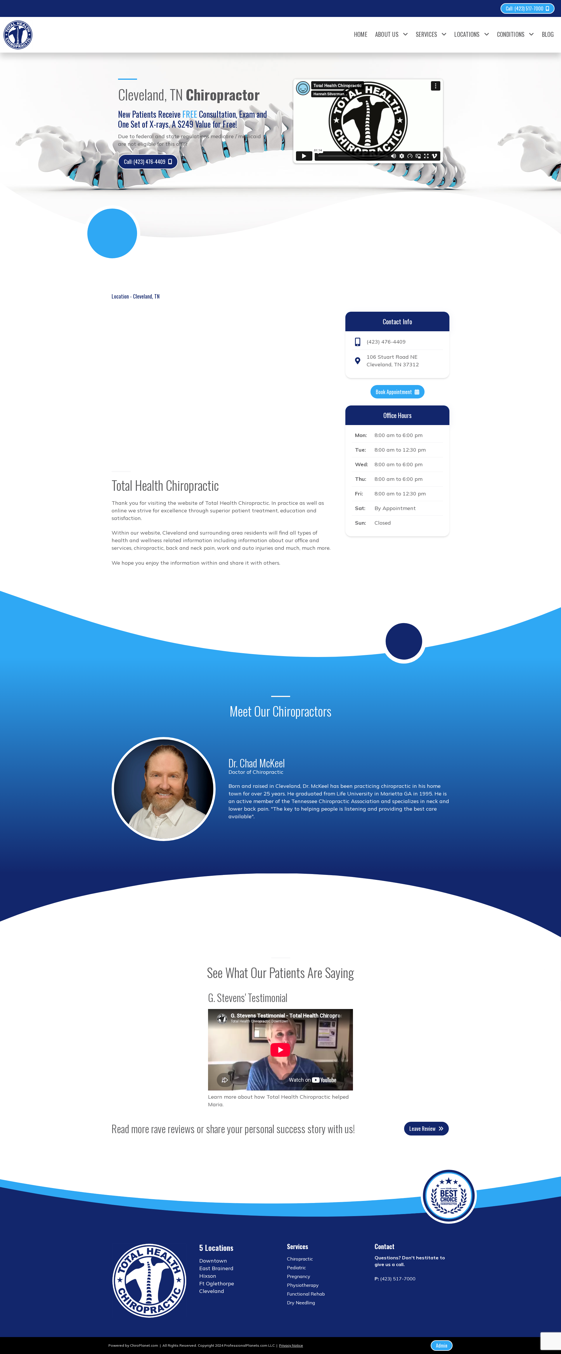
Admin (441, 1345)
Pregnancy (298, 1276)
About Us (387, 34)
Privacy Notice (291, 1345)
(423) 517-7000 (397, 1279)
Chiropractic (300, 1259)
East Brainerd (216, 1268)
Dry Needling (301, 1303)
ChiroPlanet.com (144, 1345)
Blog (548, 34)
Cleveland (211, 1291)
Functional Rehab (306, 1294)
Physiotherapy (303, 1285)
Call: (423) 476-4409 (144, 161)
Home (360, 34)
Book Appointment (394, 392)
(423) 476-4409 (386, 342)
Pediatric (296, 1267)
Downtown (213, 1260)
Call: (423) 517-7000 (524, 8)
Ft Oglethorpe (216, 1283)
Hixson (207, 1275)
